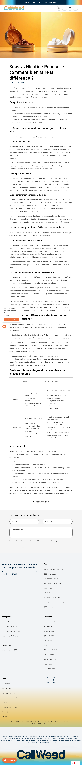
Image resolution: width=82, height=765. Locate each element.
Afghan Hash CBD (50, 650)
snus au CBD (35, 493)
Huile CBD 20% (49, 669)
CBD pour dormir (50, 607)
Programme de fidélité (10, 626)
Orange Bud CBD (50, 640)
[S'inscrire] (35, 574)
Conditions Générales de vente (64, 722)
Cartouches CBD (50, 593)
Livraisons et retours (9, 707)
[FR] (76, 763)
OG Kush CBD (49, 636)
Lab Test (5, 716)
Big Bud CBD (48, 626)
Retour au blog (42, 501)
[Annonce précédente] (4, 2)
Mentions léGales (37, 724)
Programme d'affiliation (10, 636)
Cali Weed (16, 721)
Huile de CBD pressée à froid (54, 602)
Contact (4, 702)
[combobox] (75, 763)
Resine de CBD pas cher (52, 583)
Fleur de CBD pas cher (52, 579)
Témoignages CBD (8, 693)
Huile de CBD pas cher (52, 597)
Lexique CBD (6, 688)
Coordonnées (48, 724)
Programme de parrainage (11, 631)
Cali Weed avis (7, 684)
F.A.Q (3, 640)
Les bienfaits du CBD (9, 698)
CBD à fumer (48, 588)
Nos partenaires (7, 712)
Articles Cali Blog (8, 645)
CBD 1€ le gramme (51, 574)
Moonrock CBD (49, 622)
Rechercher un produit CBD (54, 569)
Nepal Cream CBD (50, 659)
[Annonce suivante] (78, 2)
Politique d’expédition (28, 722)
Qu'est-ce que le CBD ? (10, 650)
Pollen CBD (48, 664)
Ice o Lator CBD (50, 654)
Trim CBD (47, 645)
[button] (59, 8)
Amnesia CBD (49, 631)
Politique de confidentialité (45, 722)
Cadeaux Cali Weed (9, 622)
